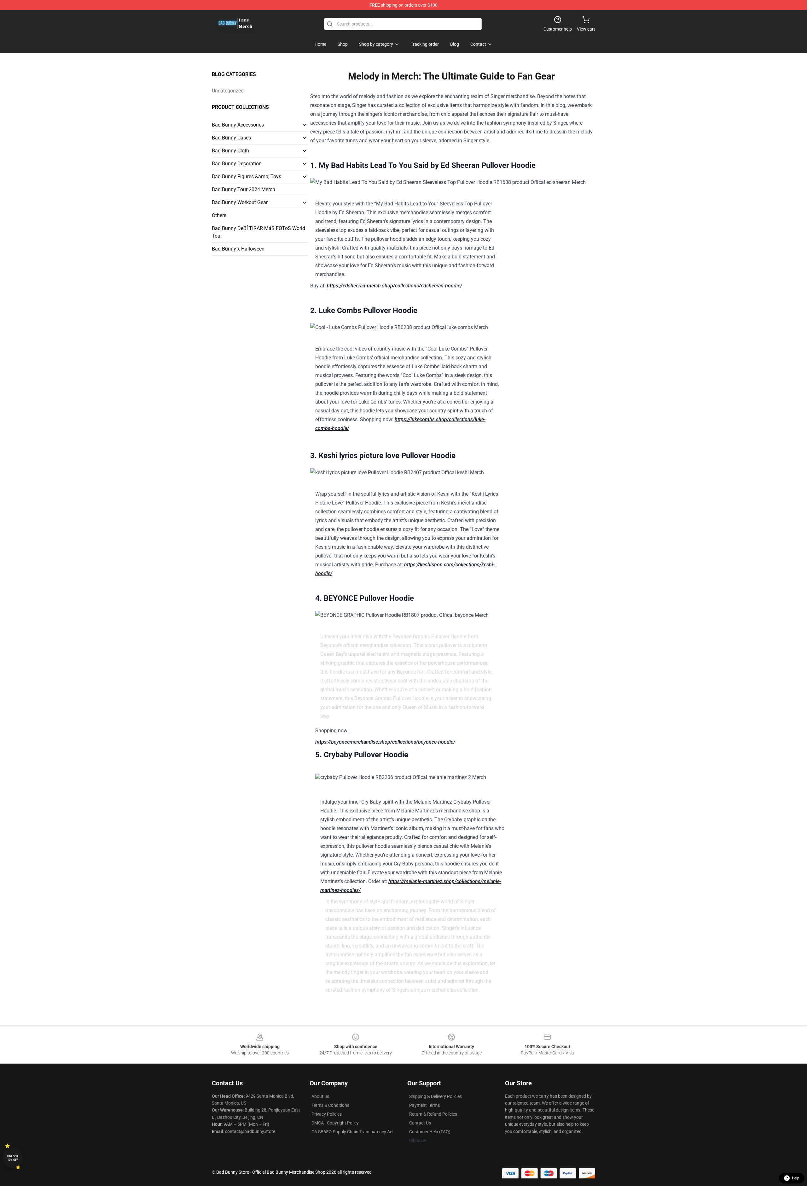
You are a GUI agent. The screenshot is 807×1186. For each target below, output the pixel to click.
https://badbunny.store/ (451, 998)
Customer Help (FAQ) (429, 1131)
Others (219, 215)
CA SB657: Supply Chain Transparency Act (352, 1131)
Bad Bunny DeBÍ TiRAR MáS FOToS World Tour (258, 232)
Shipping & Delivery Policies (435, 1096)
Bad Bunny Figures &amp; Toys (246, 177)
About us (320, 1096)
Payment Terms (424, 1105)
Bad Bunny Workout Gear (240, 202)
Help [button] (795, 1178)
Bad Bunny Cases (231, 138)
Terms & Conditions (330, 1105)
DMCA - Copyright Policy (335, 1122)
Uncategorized (228, 91)
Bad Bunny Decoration (237, 164)
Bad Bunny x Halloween (238, 249)
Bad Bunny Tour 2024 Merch (243, 189)
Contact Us (420, 1122)
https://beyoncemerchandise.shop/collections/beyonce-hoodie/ (385, 742)
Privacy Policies (326, 1114)
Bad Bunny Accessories (238, 125)
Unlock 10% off (12, 1158)
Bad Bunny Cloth (230, 151)
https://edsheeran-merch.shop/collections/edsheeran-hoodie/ (394, 286)
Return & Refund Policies (433, 1114)
